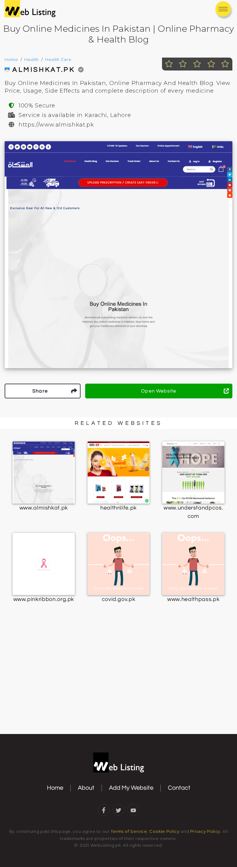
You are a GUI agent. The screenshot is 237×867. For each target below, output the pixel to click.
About (86, 788)
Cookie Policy (164, 831)
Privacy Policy (205, 831)
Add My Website (131, 788)
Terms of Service (129, 831)
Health (31, 59)
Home (11, 59)
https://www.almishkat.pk (56, 124)
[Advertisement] (118, 684)
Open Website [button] (158, 391)
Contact (179, 788)
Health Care (58, 59)
